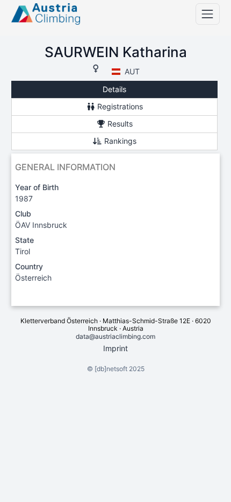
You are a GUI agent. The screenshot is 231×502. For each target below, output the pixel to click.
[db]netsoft (111, 369)
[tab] (114, 90)
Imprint (115, 348)
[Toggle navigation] (208, 13)
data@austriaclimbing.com (115, 336)
